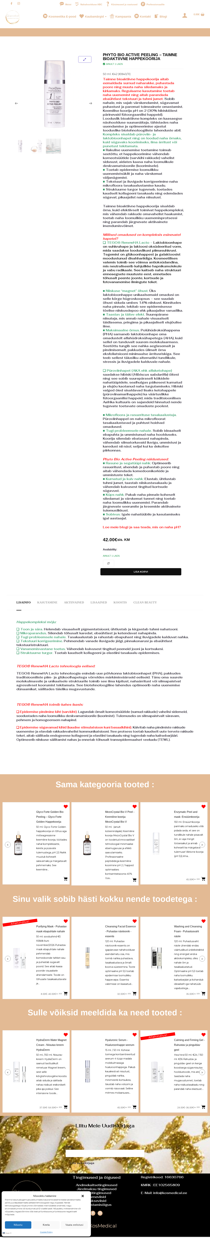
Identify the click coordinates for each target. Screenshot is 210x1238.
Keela (46, 1224)
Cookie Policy (46, 1232)
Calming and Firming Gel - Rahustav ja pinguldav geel (189, 1045)
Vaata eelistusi (74, 1224)
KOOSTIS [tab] (120, 602)
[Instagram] (18, 3)
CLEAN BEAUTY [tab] (145, 602)
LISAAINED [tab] (99, 602)
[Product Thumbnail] (84, 59)
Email (69, 1146)
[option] (36, 844)
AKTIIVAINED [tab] (74, 602)
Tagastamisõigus (97, 1205)
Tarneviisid (96, 1197)
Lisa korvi (141, 571)
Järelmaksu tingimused (96, 1189)
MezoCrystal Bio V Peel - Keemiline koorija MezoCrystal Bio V (119, 817)
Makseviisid (96, 1201)
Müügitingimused (96, 1193)
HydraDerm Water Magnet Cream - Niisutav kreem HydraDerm (51, 1045)
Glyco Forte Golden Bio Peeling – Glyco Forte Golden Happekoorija (49, 817)
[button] (82, 1196)
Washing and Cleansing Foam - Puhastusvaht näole (54, 931)
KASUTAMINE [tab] (47, 602)
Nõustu (18, 1224)
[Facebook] (11, 3)
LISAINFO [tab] (23, 602)
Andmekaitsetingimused (96, 1185)
